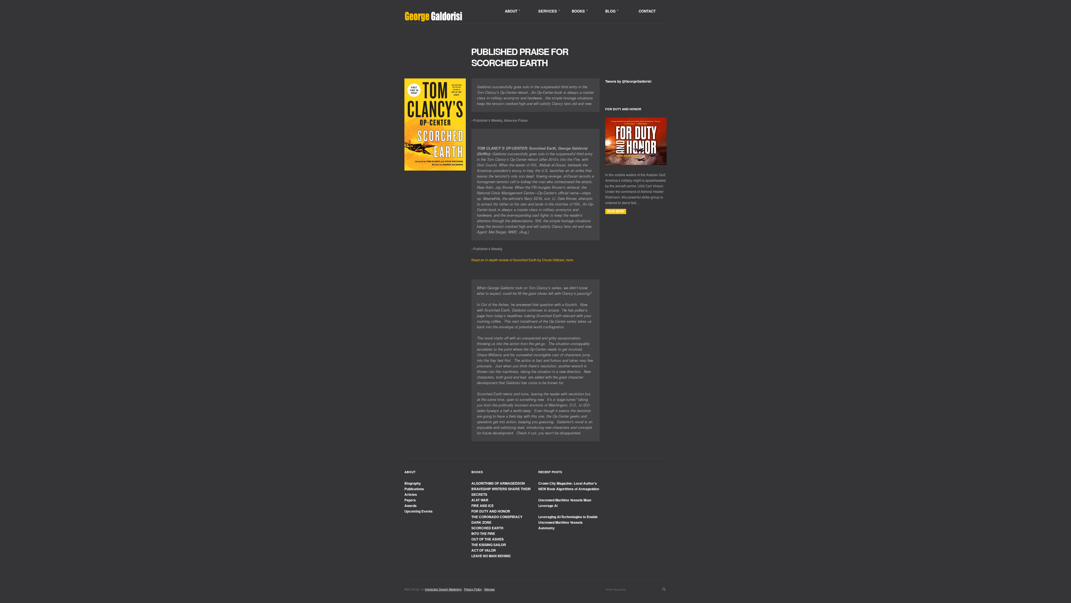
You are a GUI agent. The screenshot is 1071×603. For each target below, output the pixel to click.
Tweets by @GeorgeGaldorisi (628, 81)
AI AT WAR (479, 499)
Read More (615, 211)
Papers (410, 499)
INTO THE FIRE (483, 533)
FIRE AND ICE (482, 505)
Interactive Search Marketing (443, 589)
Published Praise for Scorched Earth (519, 57)
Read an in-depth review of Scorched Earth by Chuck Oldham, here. (522, 259)
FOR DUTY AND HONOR (490, 511)
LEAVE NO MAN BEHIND (491, 555)
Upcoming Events (418, 511)
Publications (414, 488)
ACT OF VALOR (483, 550)
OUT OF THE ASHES (487, 539)
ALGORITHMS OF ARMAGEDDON (498, 483)
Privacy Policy (473, 589)
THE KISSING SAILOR (488, 544)
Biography (412, 483)
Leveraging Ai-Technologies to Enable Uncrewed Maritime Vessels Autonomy (568, 522)
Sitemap (489, 589)
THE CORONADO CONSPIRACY (496, 516)
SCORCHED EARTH (487, 527)
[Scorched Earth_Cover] (435, 124)
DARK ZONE (481, 522)
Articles (410, 494)
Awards (410, 505)
